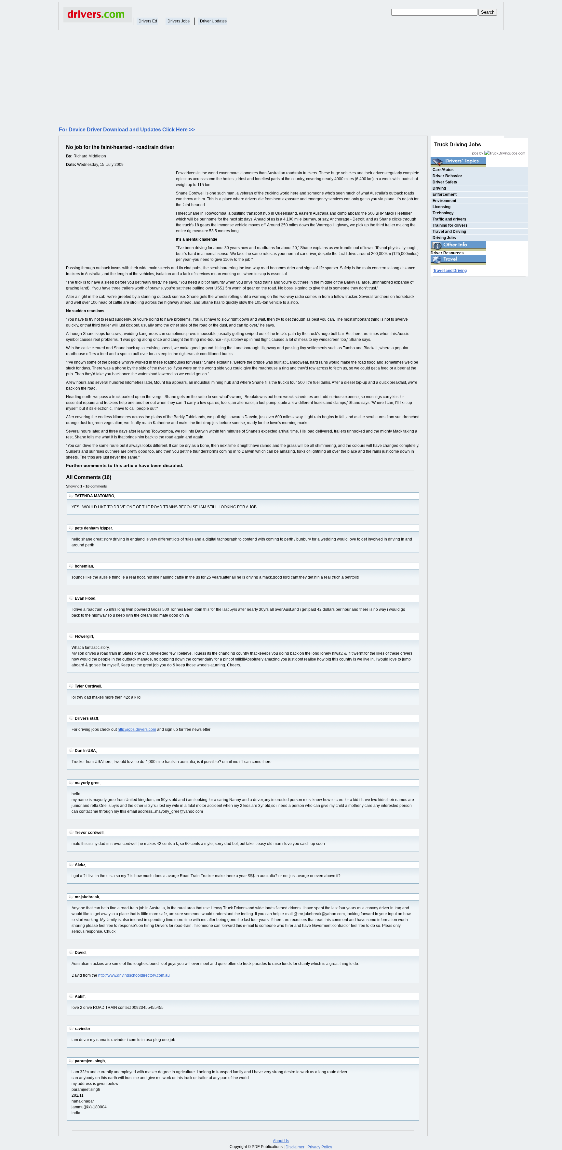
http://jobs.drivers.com (137, 729)
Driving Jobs (444, 237)
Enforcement (445, 194)
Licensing (441, 207)
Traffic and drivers (449, 219)
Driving (439, 188)
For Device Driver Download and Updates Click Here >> (127, 129)
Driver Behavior (447, 176)
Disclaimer (295, 1147)
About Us (281, 1141)
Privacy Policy (319, 1147)
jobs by (478, 152)
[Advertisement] (281, 77)
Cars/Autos (443, 169)
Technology (443, 213)
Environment (444, 200)
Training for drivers (450, 225)
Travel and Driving (449, 231)
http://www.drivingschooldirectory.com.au (134, 975)
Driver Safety (445, 182)
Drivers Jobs (178, 21)
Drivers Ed (148, 21)
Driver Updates (213, 21)
